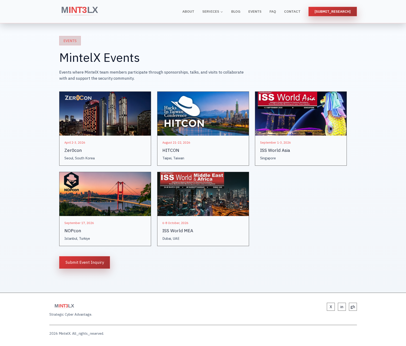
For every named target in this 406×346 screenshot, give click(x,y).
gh (353, 306)
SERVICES (210, 11)
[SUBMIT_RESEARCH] (333, 11)
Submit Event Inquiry (85, 262)
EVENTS (255, 11)
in (342, 306)
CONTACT (292, 11)
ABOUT (188, 11)
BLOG (235, 11)
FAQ (272, 11)
